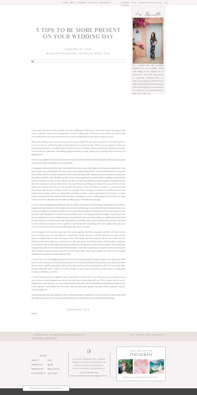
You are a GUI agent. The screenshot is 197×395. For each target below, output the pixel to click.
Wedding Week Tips (94, 53)
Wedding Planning (61, 53)
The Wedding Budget (146, 335)
